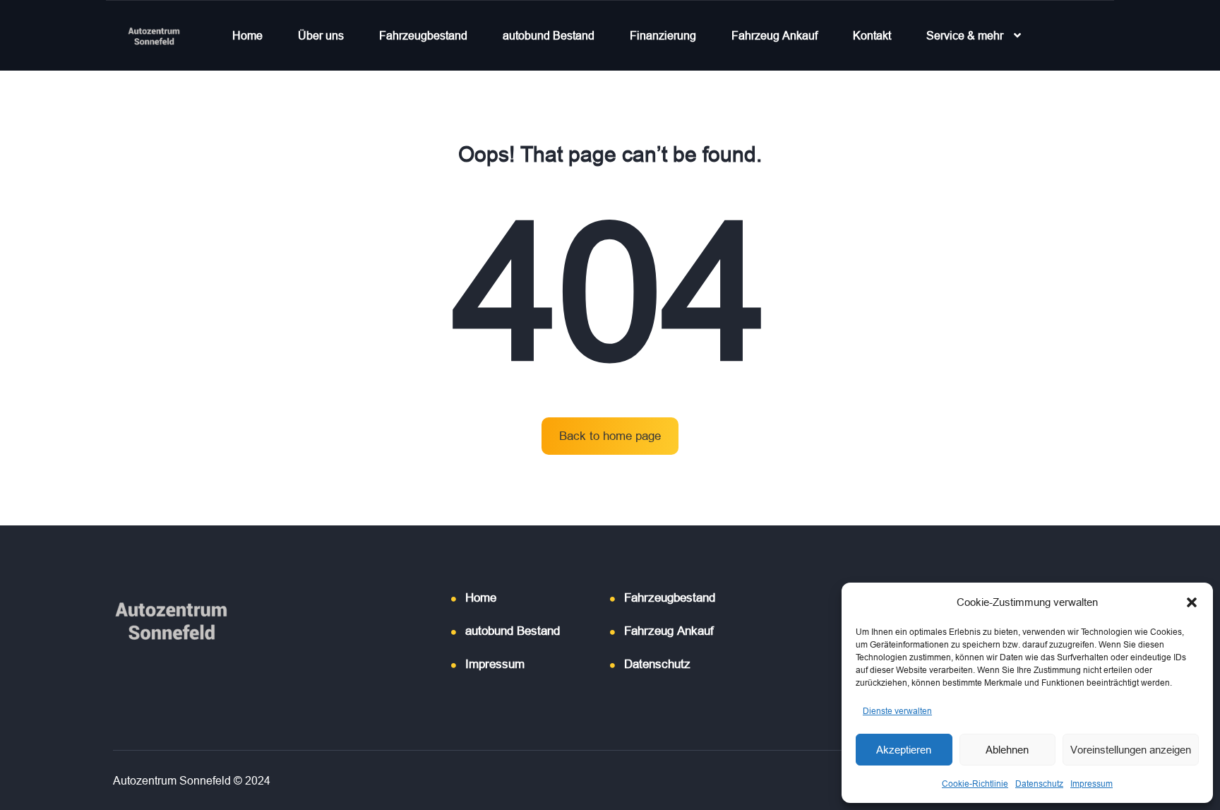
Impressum (1091, 783)
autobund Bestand (548, 35)
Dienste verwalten (897, 710)
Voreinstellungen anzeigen (1130, 750)
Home (247, 35)
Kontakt (872, 35)
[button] (1192, 602)
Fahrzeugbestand (423, 35)
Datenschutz (1039, 783)
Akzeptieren (903, 750)
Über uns (321, 35)
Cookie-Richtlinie (975, 783)
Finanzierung (663, 35)
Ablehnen (1007, 750)
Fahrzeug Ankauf (774, 35)
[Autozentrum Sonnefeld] (154, 35)
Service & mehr (964, 35)
